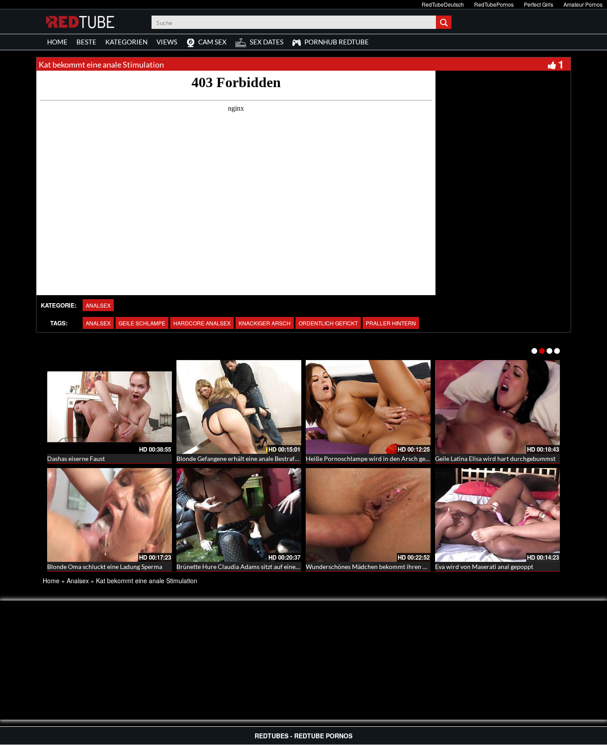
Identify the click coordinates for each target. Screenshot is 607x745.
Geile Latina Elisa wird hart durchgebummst (495, 458)
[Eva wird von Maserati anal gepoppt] (497, 515)
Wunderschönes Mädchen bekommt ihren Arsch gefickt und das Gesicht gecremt (416, 566)
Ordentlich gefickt (328, 323)
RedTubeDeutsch (443, 4)
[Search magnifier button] (444, 22)
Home (51, 580)
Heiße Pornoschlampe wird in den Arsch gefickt (371, 458)
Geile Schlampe (142, 323)
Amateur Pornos (583, 4)
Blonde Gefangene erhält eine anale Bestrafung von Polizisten (260, 458)
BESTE (86, 42)
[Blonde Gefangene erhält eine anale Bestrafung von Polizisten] (238, 407)
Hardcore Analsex (202, 323)
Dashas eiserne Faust (76, 458)
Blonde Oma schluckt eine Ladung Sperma (104, 566)
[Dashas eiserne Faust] (109, 407)
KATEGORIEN (126, 42)
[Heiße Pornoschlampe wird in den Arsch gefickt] (368, 407)
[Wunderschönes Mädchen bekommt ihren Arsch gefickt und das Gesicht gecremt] (368, 515)
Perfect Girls (538, 4)
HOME (57, 42)
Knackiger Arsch (265, 323)
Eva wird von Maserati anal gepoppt (484, 566)
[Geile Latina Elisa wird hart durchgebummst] (497, 407)
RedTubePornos (494, 4)
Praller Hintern (391, 323)
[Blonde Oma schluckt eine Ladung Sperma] (109, 515)
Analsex (98, 305)
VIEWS (166, 42)
